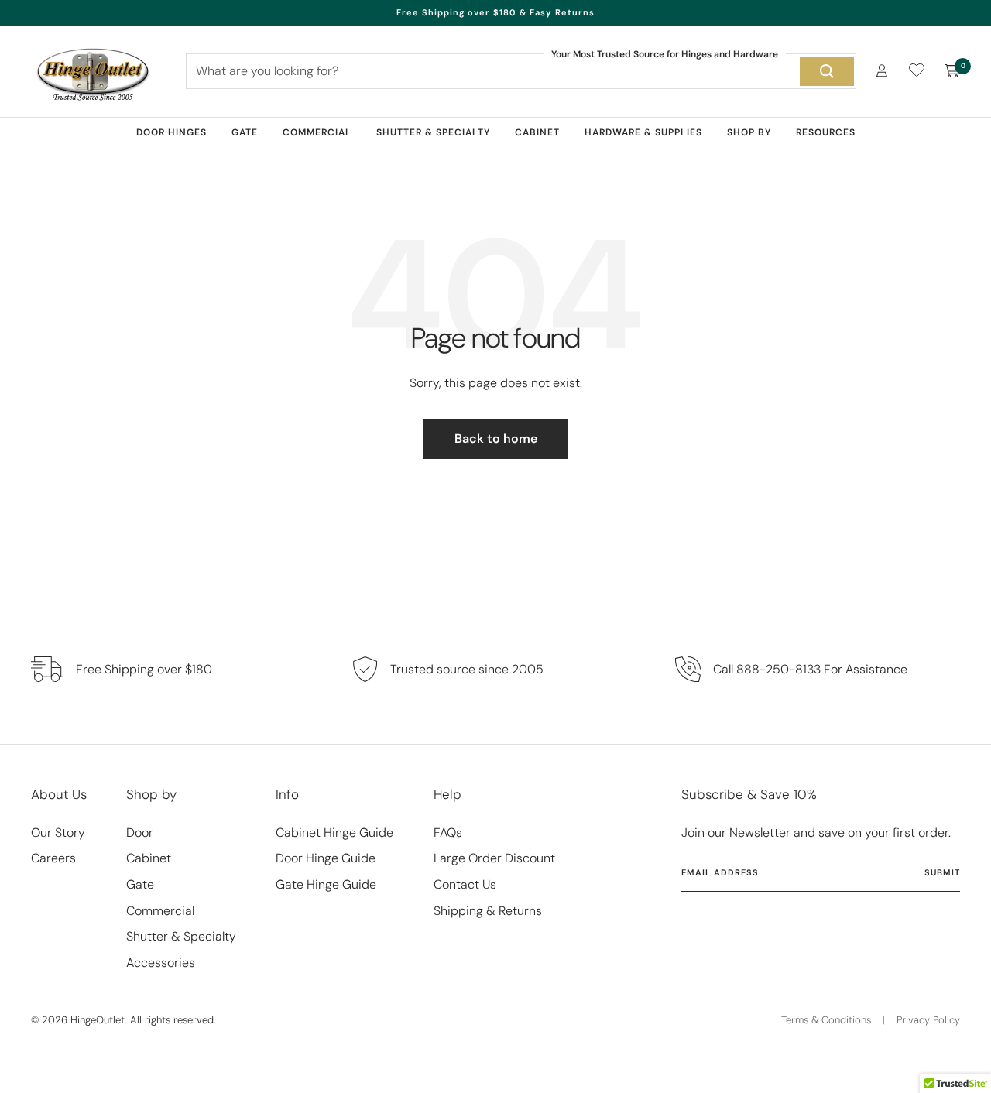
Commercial (317, 132)
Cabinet (537, 132)
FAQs (448, 832)
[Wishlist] (916, 73)
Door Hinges (171, 132)
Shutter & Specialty (433, 132)
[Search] (827, 71)
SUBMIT (942, 872)
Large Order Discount (494, 858)
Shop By (749, 132)
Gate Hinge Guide (326, 884)
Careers (53, 858)
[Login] (882, 70)
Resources (826, 132)
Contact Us (465, 884)
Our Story (58, 832)
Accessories (160, 962)
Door (139, 832)
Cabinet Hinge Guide (334, 832)
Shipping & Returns (488, 911)
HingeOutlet (97, 1019)
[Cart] (952, 71)
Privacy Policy (928, 1019)
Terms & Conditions (826, 1019)
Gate (244, 132)
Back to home (495, 438)
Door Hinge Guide (325, 858)
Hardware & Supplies (643, 132)
